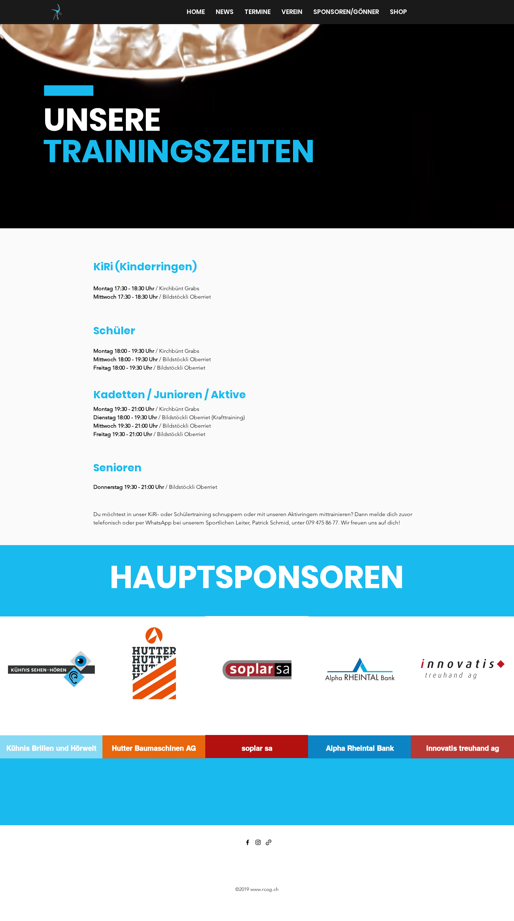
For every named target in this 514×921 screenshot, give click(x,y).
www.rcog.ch (264, 889)
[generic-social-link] (268, 842)
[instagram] (258, 842)
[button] (292, 12)
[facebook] (247, 842)
